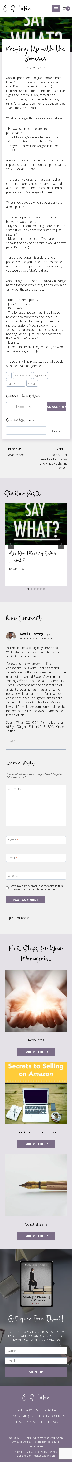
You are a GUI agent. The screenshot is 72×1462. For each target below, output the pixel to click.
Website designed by (38, 1453)
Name (13, 840)
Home (19, 1410)
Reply (12, 740)
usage (32, 383)
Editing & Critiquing (21, 1416)
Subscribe (56, 406)
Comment (15, 789)
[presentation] (36, 524)
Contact (32, 1422)
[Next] (61, 544)
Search (57, 430)
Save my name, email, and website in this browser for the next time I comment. (36, 887)
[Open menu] (56, 8)
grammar (40, 375)
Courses (58, 1416)
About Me (33, 1410)
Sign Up (36, 1372)
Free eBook (49, 1422)
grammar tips (16, 383)
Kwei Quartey (31, 633)
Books (44, 1416)
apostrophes (22, 375)
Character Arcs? (15, 452)
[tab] (28, 589)
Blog (18, 1422)
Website (13, 875)
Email (12, 858)
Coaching (50, 1410)
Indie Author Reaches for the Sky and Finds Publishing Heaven (53, 458)
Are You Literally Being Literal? (32, 556)
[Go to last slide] (11, 544)
